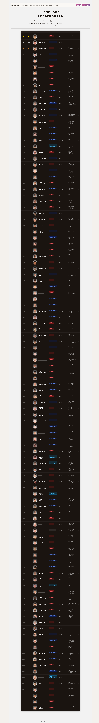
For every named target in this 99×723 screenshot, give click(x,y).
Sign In (79, 5)
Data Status (32, 5)
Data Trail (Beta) (15, 5)
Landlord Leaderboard (50, 5)
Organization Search (40, 5)
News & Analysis (24, 5)
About (57, 5)
